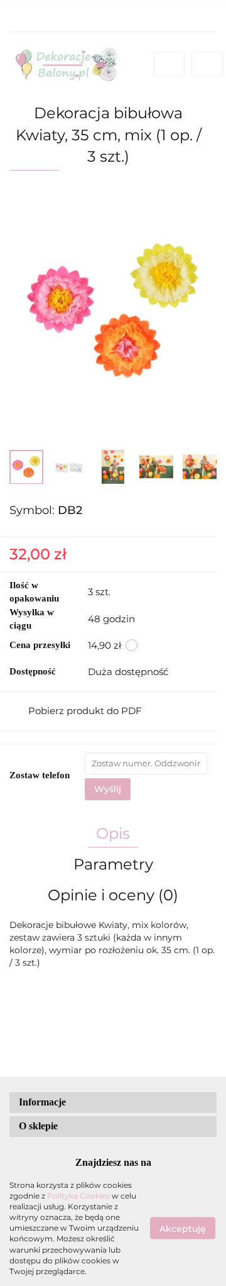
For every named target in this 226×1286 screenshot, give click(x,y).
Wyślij (107, 789)
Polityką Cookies (78, 1195)
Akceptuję (182, 1228)
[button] (113, 1102)
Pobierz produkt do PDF (85, 711)
